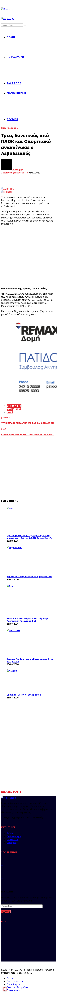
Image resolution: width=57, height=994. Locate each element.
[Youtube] (2, 877)
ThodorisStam (21, 172)
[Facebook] (2, 858)
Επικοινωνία (13, 990)
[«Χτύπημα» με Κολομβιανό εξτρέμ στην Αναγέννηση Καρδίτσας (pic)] (27, 600)
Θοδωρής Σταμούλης (12, 171)
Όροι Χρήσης (13, 984)
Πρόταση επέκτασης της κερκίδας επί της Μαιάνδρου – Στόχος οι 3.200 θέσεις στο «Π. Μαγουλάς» (29, 536)
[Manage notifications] (5, 989)
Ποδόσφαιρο (15, 56)
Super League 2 (9, 127)
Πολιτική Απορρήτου (18, 987)
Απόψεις (12, 119)
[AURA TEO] (7, 188)
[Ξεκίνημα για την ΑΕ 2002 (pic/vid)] (27, 680)
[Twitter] (2, 864)
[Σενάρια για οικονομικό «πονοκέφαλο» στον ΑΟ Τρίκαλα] (27, 642)
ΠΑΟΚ (10, 411)
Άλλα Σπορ (14, 83)
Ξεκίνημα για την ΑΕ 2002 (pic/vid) (24, 694)
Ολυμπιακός (14, 408)
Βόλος (11, 37)
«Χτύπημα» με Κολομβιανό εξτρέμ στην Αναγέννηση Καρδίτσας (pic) (27, 619)
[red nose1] (7, 191)
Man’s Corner (16, 93)
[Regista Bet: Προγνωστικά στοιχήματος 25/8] (27, 560)
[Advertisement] (28, 256)
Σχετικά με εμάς (15, 981)
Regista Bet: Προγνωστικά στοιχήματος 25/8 (29, 576)
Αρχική (10, 978)
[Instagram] (2, 870)
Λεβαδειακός (14, 405)
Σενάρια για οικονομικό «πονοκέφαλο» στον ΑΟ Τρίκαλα (30, 660)
